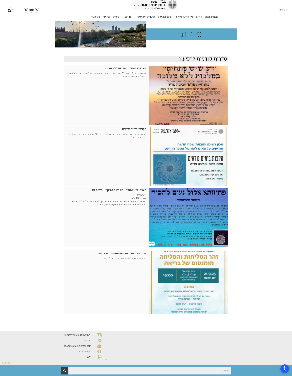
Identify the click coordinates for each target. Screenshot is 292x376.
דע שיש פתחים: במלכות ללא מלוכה (125, 68)
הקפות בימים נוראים (134, 129)
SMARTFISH (6, 363)
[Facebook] (26, 10)
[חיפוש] (64, 370)
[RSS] (37, 10)
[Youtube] (31, 10)
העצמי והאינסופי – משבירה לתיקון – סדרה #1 (119, 190)
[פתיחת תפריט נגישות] (284, 368)
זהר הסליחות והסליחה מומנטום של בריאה (121, 253)
